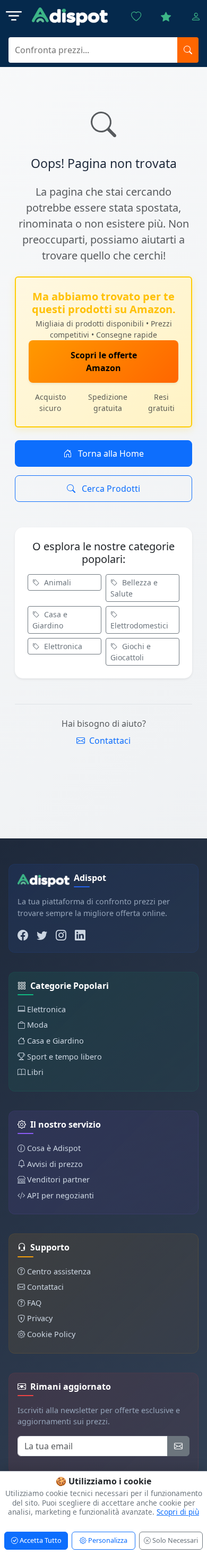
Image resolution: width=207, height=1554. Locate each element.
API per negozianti (60, 1195)
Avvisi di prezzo (55, 1164)
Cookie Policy (51, 1334)
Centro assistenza (59, 1271)
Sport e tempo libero (64, 1057)
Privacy (40, 1318)
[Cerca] (188, 50)
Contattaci (109, 740)
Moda (37, 1025)
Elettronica (62, 646)
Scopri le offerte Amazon (104, 361)
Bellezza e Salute (134, 588)
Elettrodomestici (139, 625)
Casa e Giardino (49, 620)
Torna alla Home (110, 453)
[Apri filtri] (14, 16)
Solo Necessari (174, 1540)
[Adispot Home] (70, 16)
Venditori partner (58, 1179)
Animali (56, 582)
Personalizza (107, 1540)
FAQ (34, 1303)
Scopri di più (178, 1512)
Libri (35, 1072)
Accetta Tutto (40, 1540)
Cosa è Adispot (54, 1148)
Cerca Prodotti (110, 488)
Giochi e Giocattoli (130, 651)
